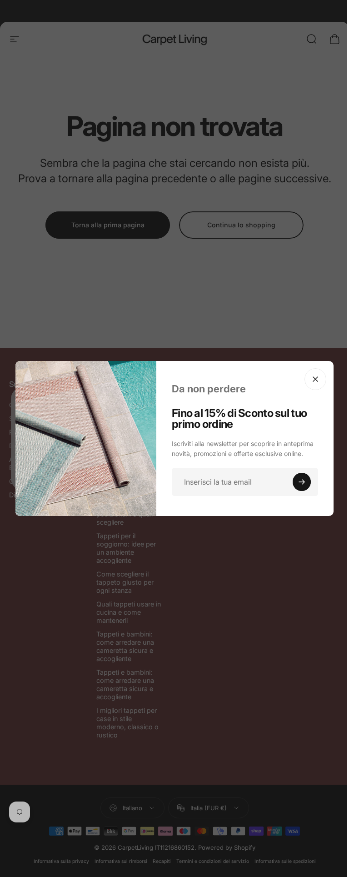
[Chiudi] (315, 379)
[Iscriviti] (302, 482)
